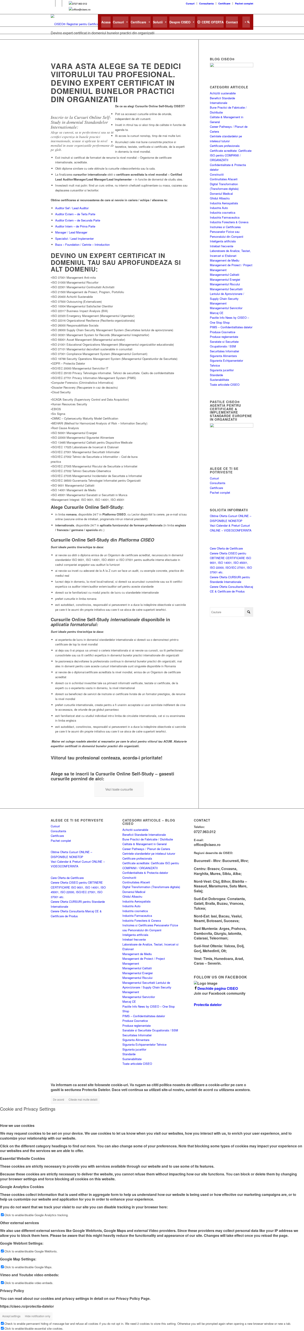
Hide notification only (37, 1316)
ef (68, 208)
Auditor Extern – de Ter (70, 214)
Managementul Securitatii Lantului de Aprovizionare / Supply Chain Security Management (146, 987)
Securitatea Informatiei (224, 351)
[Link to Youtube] (65, 3)
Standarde (216, 375)
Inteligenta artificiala (223, 241)
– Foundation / (72, 244)
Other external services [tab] (19, 1222)
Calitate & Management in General (144, 844)
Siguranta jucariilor (222, 370)
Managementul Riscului (225, 284)
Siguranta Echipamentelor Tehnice (144, 1044)
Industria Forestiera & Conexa (229, 222)
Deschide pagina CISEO (217, 988)
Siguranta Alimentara (223, 356)
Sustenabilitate (219, 379)
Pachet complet (244, 3)
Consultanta (206, 3)
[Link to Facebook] (52, 3)
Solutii (158, 22)
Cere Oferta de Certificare (226, 548)
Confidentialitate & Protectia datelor (145, 872)
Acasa (106, 22)
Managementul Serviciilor (226, 308)
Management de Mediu (224, 260)
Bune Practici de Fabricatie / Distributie (147, 839)
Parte (91, 214)
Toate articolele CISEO (224, 384)
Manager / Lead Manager (71, 232)
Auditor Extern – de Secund (73, 220)
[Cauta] (246, 22)
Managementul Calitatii (224, 274)
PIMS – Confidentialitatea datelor (231, 327)
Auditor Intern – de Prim (70, 226)
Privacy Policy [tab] (12, 1290)
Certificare (224, 3)
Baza (58, 244)
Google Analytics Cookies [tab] (22, 1186)
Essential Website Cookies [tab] (22, 1158)
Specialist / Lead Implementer (74, 238)
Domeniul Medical (221, 193)
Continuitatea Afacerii (223, 179)
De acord (58, 1099)
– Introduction (100, 244)
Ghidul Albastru (220, 198)
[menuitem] (190, 3)
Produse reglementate (224, 337)
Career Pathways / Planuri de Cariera (146, 849)
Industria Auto (219, 208)
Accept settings (11, 1316)
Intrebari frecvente (221, 246)
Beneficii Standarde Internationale (144, 834)
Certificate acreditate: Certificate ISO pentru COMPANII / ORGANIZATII (230, 155)
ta (86, 214)
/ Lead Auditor (79, 208)
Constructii (217, 174)
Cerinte (86, 244)
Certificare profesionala (224, 146)
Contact (232, 22)
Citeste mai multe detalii (83, 1099)
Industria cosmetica (222, 212)
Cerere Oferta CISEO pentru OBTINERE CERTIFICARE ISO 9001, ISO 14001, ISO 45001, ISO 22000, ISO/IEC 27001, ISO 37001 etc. (231, 562)
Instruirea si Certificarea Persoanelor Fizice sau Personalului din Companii (226, 232)
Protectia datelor (208, 1004)
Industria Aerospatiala (224, 203)
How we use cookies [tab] (17, 1125)
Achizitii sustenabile (223, 93)
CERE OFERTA (213, 22)
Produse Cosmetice (222, 332)
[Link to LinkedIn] (58, 3)
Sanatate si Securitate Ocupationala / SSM (150, 1030)
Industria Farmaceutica (224, 217)
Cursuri (190, 3)
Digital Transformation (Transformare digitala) (151, 887)
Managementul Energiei (225, 279)
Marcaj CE (216, 313)
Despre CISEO (180, 22)
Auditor (60, 208)
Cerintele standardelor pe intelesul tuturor (148, 853)
